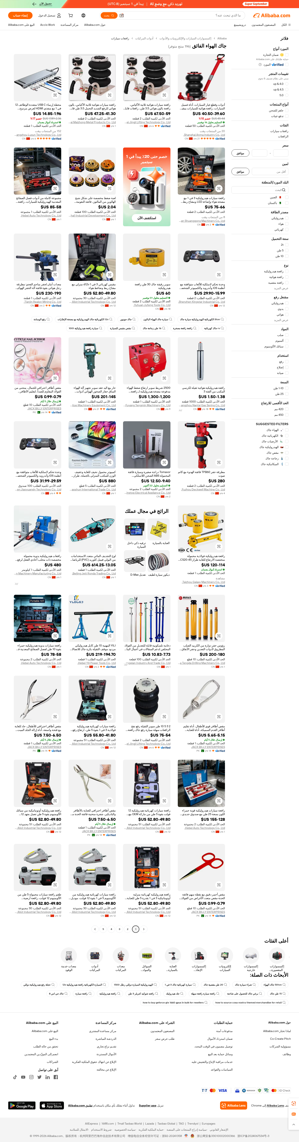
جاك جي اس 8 (56, 993)
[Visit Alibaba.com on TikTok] (15, 1077)
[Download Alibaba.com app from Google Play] (22, 1105)
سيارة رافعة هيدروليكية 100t (83, 328)
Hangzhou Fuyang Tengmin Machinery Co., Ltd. (146, 405)
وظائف (287, 1054)
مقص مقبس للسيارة (120, 328)
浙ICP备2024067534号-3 (253, 1136)
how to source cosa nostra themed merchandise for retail (248, 1002)
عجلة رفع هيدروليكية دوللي (37, 984)
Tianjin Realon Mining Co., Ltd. (42, 301)
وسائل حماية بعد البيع (220, 1054)
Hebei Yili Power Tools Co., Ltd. (96, 663)
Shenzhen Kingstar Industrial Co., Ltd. (201, 301)
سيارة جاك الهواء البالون (155, 319)
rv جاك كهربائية (212, 328)
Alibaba (222, 38)
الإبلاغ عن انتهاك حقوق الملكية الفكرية (94, 1061)
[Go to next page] (95, 929)
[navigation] (259, 484)
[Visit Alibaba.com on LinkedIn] (47, 1077)
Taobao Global (166, 1123)
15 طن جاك (276, 993)
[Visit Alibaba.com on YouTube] (23, 1077)
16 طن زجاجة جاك (152, 328)
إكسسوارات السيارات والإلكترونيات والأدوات (185, 38)
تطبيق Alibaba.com (80, 1105)
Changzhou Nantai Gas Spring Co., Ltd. (201, 405)
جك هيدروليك (172, 993)
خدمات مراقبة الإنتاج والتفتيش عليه (212, 1061)
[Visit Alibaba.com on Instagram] (31, 1077)
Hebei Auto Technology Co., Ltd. (41, 215)
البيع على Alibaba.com (45, 1031)
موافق (240, 153)
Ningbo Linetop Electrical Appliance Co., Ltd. (146, 492)
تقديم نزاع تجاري (106, 1046)
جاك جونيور (126, 319)
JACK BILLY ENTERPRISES (44, 408)
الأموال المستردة (106, 1054)
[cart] (70, 16)
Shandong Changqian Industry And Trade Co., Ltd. (146, 663)
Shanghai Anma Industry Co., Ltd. (204, 134)
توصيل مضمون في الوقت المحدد (213, 1046)
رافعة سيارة (81, 993)
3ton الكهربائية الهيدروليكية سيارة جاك (200, 319)
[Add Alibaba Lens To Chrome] (233, 1105)
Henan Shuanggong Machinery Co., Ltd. (201, 220)
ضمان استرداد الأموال (220, 1038)
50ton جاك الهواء (273, 984)
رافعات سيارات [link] (120, 38)
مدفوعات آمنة (224, 1031)
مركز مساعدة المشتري (102, 1031)
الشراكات (52, 1061)
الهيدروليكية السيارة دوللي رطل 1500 (133, 984)
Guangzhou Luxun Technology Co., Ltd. (37, 134)
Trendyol (192, 1123)
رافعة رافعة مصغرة (182, 328)
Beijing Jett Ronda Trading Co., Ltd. (94, 573)
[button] (121, 15)
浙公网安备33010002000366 (216, 1136)
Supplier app (147, 1105)
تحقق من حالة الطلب (45, 1046)
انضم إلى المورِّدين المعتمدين (41, 1054)
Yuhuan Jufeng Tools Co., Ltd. (151, 305)
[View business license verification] (186, 1136)
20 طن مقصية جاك (213, 984)
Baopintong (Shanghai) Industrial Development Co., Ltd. (92, 215)
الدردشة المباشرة (106, 1038)
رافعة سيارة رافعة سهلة (203, 993)
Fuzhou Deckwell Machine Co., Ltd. (203, 489)
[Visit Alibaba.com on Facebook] (55, 1077)
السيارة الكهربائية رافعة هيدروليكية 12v (82, 984)
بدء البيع (53, 1038)
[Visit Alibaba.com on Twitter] (39, 1077)
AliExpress (91, 1123)
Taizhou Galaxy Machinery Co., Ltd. (203, 582)
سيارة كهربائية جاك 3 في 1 (178, 984)
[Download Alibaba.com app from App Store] (52, 1105)
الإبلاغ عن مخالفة (106, 1069)
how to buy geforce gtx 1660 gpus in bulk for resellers (173, 1002)
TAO (181, 1123)
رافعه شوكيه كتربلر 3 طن (141, 993)
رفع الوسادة (40, 319)
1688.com (107, 1123)
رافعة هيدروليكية (107, 993)
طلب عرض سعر (165, 1038)
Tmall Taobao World (129, 1123)
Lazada (149, 1123)
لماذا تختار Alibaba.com (277, 1031)
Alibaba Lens (275, 1105)
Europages (208, 1123)
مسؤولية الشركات (280, 1046)
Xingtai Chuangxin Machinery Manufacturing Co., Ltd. (37, 573)
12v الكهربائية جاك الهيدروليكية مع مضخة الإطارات (83, 319)
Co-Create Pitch (280, 1038)
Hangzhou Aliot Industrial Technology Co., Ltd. (92, 301)
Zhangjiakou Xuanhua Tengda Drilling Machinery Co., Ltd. (201, 663)
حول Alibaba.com (279, 1022)
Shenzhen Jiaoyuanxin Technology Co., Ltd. (37, 489)
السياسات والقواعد (222, 1069)
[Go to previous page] (143, 929)
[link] (293, 1103)
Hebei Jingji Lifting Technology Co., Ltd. (146, 122)
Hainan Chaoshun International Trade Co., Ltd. (92, 489)
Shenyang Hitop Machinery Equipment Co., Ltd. (92, 405)
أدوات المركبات (144, 38)
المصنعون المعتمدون (163, 1031)
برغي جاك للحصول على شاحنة (242, 993)
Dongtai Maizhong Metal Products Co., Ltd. (92, 122)
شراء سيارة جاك (243, 984)
